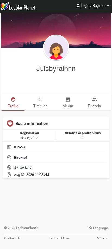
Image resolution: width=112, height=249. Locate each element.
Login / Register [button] (93, 5)
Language (100, 228)
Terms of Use (59, 238)
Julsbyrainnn (56, 68)
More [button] (101, 238)
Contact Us (12, 238)
